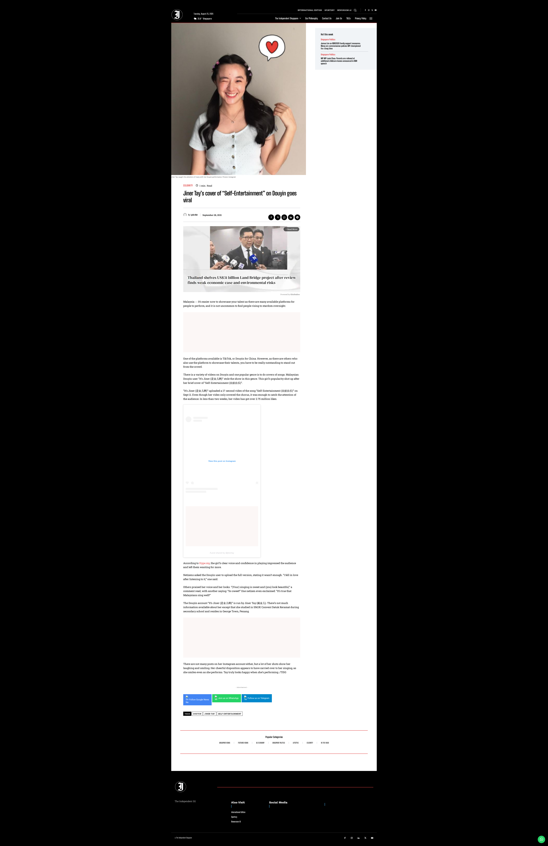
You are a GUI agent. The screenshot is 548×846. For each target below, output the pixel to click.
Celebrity (188, 185)
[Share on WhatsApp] (541, 839)
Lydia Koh (194, 215)
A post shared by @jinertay (222, 553)
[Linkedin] (291, 217)
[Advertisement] (241, 332)
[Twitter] (372, 10)
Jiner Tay (209, 713)
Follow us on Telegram (258, 698)
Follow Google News (199, 699)
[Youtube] (375, 10)
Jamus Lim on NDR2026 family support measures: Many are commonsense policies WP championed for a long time (341, 46)
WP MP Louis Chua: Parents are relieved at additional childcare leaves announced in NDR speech (339, 61)
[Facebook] (365, 10)
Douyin (197, 713)
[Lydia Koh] (185, 215)
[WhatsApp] (284, 217)
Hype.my (204, 563)
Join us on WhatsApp (228, 698)
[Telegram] (297, 217)
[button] (355, 10)
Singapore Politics (328, 39)
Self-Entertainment (229, 713)
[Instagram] (368, 10)
